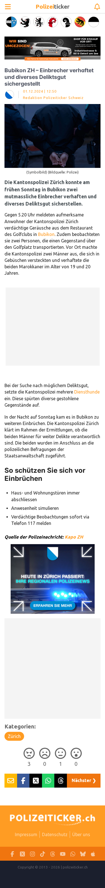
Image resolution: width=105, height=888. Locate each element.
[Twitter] (22, 854)
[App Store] (93, 854)
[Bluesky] (83, 854)
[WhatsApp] (73, 854)
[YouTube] (63, 854)
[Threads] (52, 854)
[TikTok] (42, 854)
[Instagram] (32, 854)
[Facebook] (12, 854)
